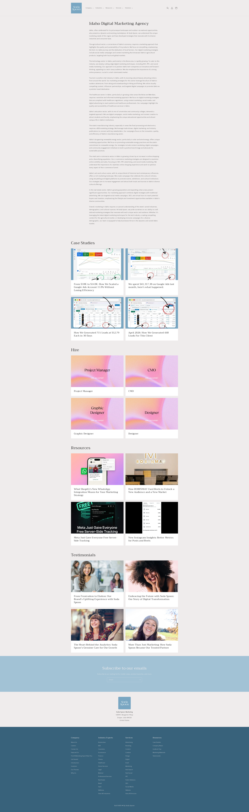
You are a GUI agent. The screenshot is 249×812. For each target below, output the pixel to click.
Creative (128, 752)
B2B (99, 746)
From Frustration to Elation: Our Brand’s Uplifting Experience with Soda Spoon (96, 599)
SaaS (99, 787)
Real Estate (101, 780)
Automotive (102, 742)
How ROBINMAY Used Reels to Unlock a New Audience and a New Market (151, 491)
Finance (100, 756)
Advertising (129, 742)
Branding (128, 746)
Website (128, 790)
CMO (131, 391)
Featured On (75, 752)
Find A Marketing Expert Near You (81, 756)
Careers (73, 746)
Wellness (101, 790)
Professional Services (105, 776)
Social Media (129, 787)
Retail (100, 783)
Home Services (103, 766)
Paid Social (128, 773)
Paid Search (129, 769)
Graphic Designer (84, 433)
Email (127, 763)
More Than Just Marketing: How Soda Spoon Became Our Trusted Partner (149, 646)
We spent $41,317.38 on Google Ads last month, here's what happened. (151, 286)
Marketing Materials (159, 752)
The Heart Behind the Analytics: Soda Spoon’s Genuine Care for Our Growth (95, 646)
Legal (100, 769)
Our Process (75, 769)
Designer (133, 433)
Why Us (73, 773)
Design (127, 756)
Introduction (75, 763)
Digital (127, 759)
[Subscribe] (140, 679)
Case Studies (157, 742)
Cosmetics (101, 749)
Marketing (128, 766)
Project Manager (83, 391)
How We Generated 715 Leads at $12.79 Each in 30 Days (96, 334)
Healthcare (101, 763)
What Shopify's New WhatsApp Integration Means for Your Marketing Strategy (96, 492)
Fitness (100, 759)
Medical (100, 773)
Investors (74, 766)
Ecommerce (102, 752)
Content (128, 749)
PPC (126, 776)
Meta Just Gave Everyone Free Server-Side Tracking (95, 539)
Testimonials (156, 756)
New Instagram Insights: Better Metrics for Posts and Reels (151, 539)
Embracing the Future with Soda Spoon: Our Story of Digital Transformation (151, 598)
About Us (74, 742)
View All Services (130, 793)
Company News (158, 746)
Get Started (74, 759)
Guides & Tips (157, 749)
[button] (89, 8)
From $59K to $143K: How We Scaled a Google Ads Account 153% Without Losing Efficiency (96, 287)
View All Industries (104, 793)
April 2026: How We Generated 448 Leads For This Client (148, 334)
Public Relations (130, 780)
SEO (126, 783)
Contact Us (74, 749)
